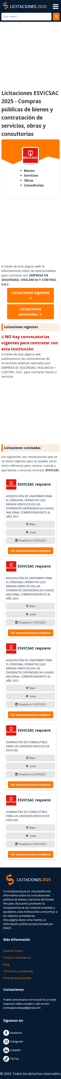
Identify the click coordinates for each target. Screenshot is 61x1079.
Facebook (15, 1033)
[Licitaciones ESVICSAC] (11, 485)
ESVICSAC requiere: (34, 484)
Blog (6, 964)
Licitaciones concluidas (29, 312)
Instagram (16, 1041)
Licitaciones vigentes (30, 292)
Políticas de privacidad (17, 978)
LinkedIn (15, 1050)
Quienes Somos (13, 951)
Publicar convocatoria (17, 957)
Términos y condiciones (18, 971)
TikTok (14, 1059)
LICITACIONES (28, 6)
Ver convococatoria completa (30, 551)
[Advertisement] (30, 53)
